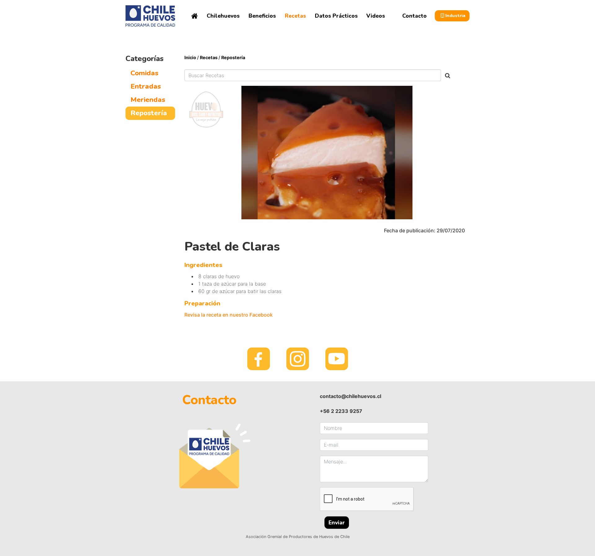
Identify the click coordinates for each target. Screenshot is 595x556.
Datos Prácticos (336, 16)
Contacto (414, 16)
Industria (454, 15)
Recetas (295, 16)
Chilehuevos (223, 16)
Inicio (190, 57)
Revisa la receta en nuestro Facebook (228, 315)
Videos (375, 16)
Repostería (233, 57)
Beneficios (262, 16)
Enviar (336, 522)
